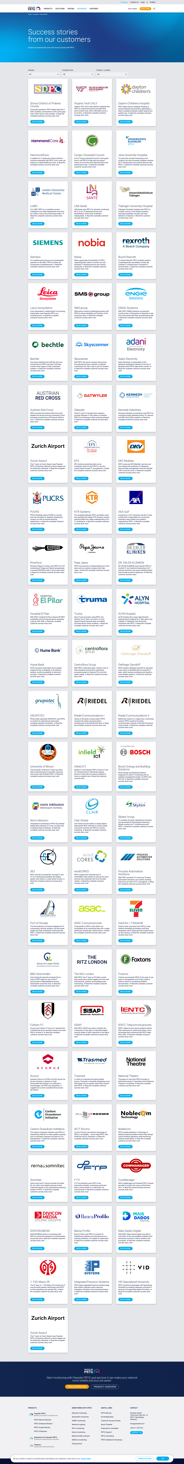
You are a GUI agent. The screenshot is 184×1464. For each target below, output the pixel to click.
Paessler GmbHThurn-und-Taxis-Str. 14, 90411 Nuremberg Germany (139, 1416)
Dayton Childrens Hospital (133, 103)
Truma (78, 613)
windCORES (81, 871)
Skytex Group (126, 816)
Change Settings (145, 1458)
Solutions (60, 9)
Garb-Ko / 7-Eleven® (130, 923)
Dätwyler (79, 409)
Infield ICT (80, 766)
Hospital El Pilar (39, 613)
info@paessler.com (137, 1424)
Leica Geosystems (41, 308)
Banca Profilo (82, 1230)
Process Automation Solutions (130, 873)
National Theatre (128, 1076)
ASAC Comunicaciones (88, 923)
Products (48, 9)
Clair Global (81, 820)
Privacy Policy (86, 1459)
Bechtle (34, 358)
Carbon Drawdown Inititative (47, 1129)
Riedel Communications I (89, 715)
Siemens (35, 257)
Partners (94, 9)
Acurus (34, 1076)
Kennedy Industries (129, 409)
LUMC (34, 206)
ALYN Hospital (126, 613)
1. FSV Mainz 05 (40, 1281)
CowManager (126, 1179)
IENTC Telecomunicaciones (135, 1024)
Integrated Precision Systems (91, 1281)
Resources (82, 9)
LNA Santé (80, 206)
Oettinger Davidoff (129, 664)
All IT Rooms (82, 1129)
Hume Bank (37, 664)
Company (124, 2)
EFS (76, 460)
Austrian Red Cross (41, 409)
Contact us (134, 2)
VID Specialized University (133, 1281)
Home (30, 14)
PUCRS (34, 511)
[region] (92, 1458)
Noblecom (124, 1129)
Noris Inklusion (39, 820)
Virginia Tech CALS (85, 103)
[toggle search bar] (153, 9)
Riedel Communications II (133, 715)
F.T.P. (77, 1179)
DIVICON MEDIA (40, 1230)
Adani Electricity (127, 358)
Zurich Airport (38, 460)
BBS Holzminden (40, 974)
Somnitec (36, 1179)
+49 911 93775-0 (136, 1428)
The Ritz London (84, 974)
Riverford (35, 562)
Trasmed (79, 1076)
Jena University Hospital (132, 155)
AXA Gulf (123, 511)
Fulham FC (36, 1024)
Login (143, 2)
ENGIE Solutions (128, 308)
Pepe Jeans (81, 562)
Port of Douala (39, 923)
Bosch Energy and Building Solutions (134, 768)
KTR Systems (82, 511)
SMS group (81, 308)
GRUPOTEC (37, 715)
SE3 (32, 871)
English (152, 2)
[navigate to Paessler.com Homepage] (34, 8)
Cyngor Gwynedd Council (89, 155)
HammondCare (39, 155)
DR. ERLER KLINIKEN (131, 562)
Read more (37, 122)
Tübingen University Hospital (135, 206)
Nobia (77, 257)
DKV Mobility (126, 460)
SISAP (78, 1024)
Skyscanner (81, 358)
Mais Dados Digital (129, 1230)
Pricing (71, 9)
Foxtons (123, 974)
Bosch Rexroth (127, 257)
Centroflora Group (85, 664)
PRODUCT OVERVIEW (105, 1386)
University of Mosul (41, 766)
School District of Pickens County (45, 105)
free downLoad (77, 1386)
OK (163, 1458)
